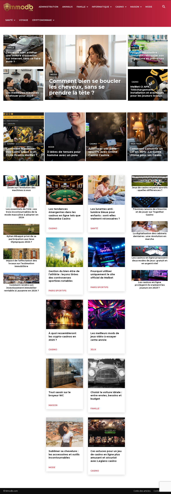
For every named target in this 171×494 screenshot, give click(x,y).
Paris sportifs (57, 290)
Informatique (100, 7)
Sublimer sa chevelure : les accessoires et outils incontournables (64, 454)
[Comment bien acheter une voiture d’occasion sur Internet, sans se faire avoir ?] (23, 51)
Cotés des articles (142, 490)
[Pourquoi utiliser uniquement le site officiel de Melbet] (106, 252)
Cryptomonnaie (42, 20)
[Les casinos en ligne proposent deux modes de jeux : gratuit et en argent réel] (150, 251)
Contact (157, 490)
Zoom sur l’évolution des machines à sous (21, 189)
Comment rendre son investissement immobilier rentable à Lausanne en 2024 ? (21, 288)
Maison (134, 7)
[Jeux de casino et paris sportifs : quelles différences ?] (150, 180)
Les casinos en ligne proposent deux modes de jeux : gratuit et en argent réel (149, 261)
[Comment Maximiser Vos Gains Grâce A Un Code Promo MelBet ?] (23, 136)
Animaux (67, 7)
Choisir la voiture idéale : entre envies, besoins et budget (106, 395)
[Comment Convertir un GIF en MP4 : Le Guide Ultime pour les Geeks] (147, 136)
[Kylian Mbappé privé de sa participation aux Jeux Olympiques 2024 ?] (21, 229)
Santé (9, 20)
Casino (119, 7)
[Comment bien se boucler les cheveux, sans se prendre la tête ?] (85, 67)
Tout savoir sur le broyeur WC (60, 394)
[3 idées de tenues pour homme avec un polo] (65, 136)
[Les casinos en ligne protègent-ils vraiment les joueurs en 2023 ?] (150, 275)
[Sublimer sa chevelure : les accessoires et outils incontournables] (64, 432)
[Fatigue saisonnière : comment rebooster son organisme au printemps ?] (148, 51)
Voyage (23, 20)
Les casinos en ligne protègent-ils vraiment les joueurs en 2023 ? (150, 285)
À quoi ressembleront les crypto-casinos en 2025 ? (62, 336)
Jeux (93, 349)
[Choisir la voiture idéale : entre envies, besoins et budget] (106, 373)
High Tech (136, 144)
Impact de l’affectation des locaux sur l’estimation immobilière (21, 263)
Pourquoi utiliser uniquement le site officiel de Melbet (103, 274)
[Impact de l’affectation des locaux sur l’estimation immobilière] (21, 253)
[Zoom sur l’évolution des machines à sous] (21, 180)
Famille (81, 7)
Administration (48, 7)
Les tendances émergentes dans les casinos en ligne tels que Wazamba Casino (64, 213)
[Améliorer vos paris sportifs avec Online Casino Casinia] (106, 136)
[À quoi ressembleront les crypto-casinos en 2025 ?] (64, 314)
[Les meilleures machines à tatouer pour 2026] (23, 85)
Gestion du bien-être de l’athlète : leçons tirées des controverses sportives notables (64, 276)
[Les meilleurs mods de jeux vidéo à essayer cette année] (106, 314)
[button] (164, 7)
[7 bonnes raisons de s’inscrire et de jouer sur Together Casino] (150, 202)
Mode (148, 7)
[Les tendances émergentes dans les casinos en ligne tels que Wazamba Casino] (64, 190)
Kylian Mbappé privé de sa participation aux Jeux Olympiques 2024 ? (21, 239)
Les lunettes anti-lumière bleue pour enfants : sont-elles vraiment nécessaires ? (105, 213)
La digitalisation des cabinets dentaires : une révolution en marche (149, 236)
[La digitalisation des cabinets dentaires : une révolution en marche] (150, 226)
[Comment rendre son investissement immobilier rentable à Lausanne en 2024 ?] (21, 278)
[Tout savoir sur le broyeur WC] (64, 373)
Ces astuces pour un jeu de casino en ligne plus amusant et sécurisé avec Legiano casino (106, 456)
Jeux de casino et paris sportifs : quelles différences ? (149, 189)
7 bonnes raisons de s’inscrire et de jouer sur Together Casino (150, 212)
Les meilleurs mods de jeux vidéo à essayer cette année (105, 336)
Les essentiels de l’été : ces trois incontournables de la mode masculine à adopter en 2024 (21, 213)
